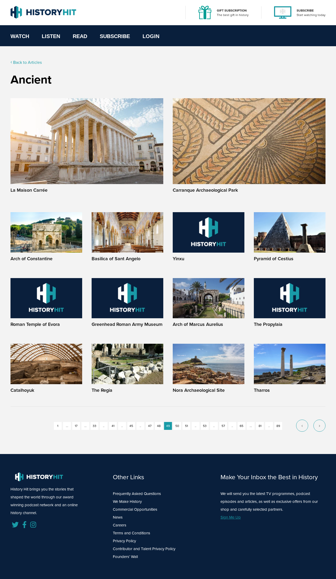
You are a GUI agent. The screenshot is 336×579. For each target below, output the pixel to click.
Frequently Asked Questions (137, 494)
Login (151, 36)
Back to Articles (27, 62)
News (118, 517)
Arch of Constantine (31, 258)
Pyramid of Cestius (273, 258)
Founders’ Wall (125, 557)
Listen (51, 36)
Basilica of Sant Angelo (116, 258)
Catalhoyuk (22, 390)
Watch (19, 36)
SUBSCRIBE (305, 10)
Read (80, 36)
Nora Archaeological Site (199, 390)
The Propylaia (268, 324)
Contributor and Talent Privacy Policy (144, 549)
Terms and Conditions (131, 533)
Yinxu (178, 258)
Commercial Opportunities (135, 509)
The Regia (102, 390)
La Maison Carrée (29, 190)
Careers (119, 525)
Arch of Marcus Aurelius (198, 324)
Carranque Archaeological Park (205, 190)
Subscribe (115, 36)
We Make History (127, 501)
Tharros (262, 390)
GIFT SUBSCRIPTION (232, 10)
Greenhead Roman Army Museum (127, 324)
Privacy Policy (124, 541)
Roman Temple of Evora (35, 324)
